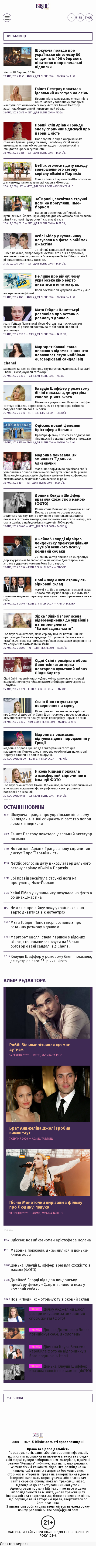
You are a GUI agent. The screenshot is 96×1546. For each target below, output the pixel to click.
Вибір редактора (24, 980)
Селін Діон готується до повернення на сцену (56, 704)
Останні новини (24, 807)
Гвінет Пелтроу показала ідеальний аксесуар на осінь (61, 91)
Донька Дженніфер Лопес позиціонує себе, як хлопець (59, 1332)
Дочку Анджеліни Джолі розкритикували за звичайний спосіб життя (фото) (57, 1313)
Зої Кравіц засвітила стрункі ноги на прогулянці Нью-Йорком (61, 203)
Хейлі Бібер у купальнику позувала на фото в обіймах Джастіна (61, 240)
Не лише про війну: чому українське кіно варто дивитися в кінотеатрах (57, 280)
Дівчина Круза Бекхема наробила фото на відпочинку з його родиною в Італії (57, 1351)
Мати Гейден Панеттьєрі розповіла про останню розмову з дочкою (57, 314)
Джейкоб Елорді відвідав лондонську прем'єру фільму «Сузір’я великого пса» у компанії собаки (61, 545)
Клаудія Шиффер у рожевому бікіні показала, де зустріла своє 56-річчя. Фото (62, 393)
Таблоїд (61, 153)
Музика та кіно (66, 76)
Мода (59, 112)
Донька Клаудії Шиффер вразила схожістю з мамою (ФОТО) (60, 499)
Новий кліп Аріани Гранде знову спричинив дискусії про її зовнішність (62, 129)
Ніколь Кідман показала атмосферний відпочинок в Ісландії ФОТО (60, 775)
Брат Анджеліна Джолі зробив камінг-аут (39, 1130)
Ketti (30, 112)
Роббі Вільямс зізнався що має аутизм (39, 1047)
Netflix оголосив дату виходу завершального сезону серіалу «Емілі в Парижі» (61, 169)
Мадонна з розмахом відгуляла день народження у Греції (62, 739)
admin (30, 76)
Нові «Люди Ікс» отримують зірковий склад (60, 582)
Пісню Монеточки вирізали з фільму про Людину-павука (45, 1205)
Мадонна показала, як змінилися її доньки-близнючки (55, 459)
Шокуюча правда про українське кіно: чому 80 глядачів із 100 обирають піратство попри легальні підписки (58, 58)
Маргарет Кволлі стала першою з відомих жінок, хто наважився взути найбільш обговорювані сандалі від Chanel (45, 355)
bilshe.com (43, 1442)
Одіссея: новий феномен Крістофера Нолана (57, 428)
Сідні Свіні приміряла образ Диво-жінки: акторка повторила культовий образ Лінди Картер (61, 667)
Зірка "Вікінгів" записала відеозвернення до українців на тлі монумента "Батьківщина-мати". (62, 622)
